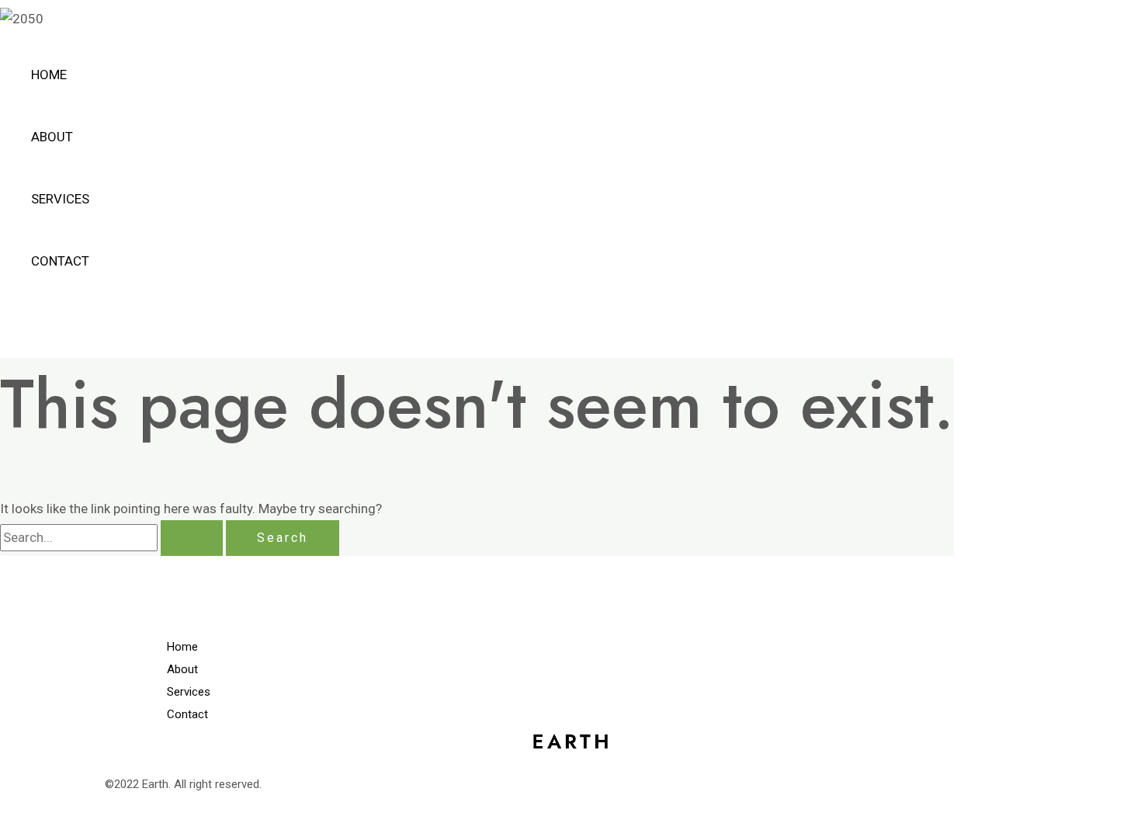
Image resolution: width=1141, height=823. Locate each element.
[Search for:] (113, 537)
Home (49, 74)
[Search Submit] (192, 538)
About (52, 136)
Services (60, 199)
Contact (60, 261)
